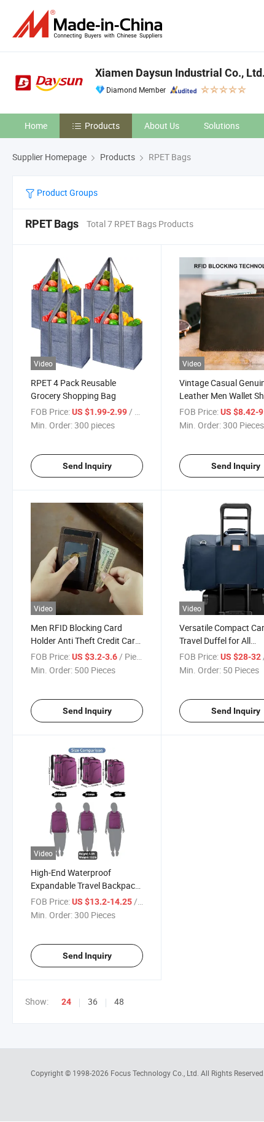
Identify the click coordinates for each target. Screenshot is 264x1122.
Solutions (221, 125)
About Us (161, 125)
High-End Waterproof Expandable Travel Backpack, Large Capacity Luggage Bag (86, 885)
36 (93, 1001)
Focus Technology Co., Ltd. (156, 1073)
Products (102, 125)
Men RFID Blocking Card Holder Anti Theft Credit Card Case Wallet (85, 640)
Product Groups (66, 192)
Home (36, 125)
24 (66, 1002)
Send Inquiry (87, 466)
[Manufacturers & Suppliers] (89, 24)
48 (119, 1001)
